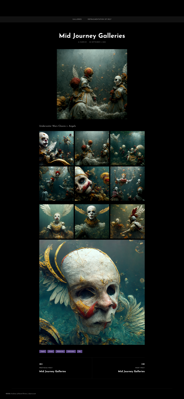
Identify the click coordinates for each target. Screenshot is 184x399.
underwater (71, 351)
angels (43, 351)
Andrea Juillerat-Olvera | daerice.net (23, 394)
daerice (83, 42)
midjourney (60, 351)
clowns (51, 351)
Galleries (77, 19)
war (79, 351)
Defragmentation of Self (99, 19)
